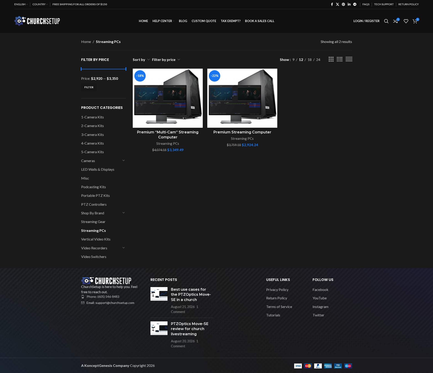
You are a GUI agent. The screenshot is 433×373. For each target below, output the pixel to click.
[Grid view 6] (349, 59)
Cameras (88, 160)
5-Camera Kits (92, 152)
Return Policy (276, 298)
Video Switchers (93, 256)
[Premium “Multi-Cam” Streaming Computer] (168, 98)
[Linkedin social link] (349, 4)
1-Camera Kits (92, 117)
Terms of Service (279, 306)
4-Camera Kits (92, 143)
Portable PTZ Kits (95, 195)
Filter (88, 87)
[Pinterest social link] (343, 4)
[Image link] (106, 280)
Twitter (318, 315)
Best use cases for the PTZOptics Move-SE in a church (191, 294)
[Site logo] (37, 20)
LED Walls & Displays (97, 169)
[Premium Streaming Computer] (242, 98)
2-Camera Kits (92, 125)
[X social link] (337, 4)
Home (86, 41)
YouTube (320, 298)
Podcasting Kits (93, 187)
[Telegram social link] (355, 4)
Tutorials (273, 315)
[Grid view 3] (331, 59)
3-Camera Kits (92, 134)
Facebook (320, 289)
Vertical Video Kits (95, 239)
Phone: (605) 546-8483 (103, 296)
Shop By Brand (92, 213)
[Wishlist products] (405, 21)
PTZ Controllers (94, 204)
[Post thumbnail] (159, 300)
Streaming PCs (93, 230)
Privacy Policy (277, 289)
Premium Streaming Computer (242, 132)
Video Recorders (94, 248)
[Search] (386, 21)
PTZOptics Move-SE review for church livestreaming (189, 329)
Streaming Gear (93, 221)
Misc (85, 178)
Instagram (320, 306)
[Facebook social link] (332, 4)
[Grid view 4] (339, 59)
